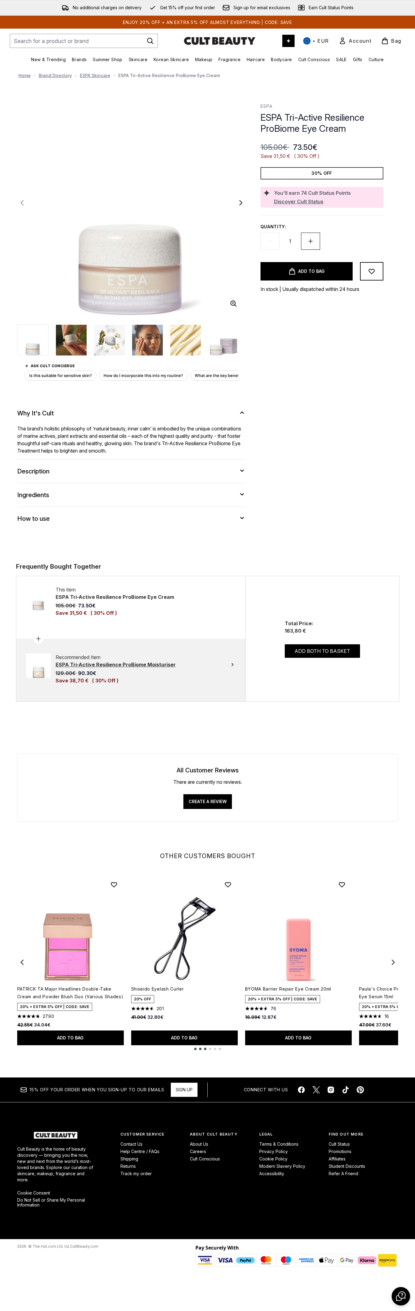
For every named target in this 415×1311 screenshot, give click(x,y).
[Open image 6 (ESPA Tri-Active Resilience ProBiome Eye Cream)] (223, 340)
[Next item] (393, 962)
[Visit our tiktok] (345, 1089)
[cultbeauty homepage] (219, 41)
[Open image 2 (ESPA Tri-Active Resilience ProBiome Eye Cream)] (71, 340)
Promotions (340, 1151)
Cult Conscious (205, 1158)
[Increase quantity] (310, 241)
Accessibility (271, 1173)
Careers (198, 1151)
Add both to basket (322, 651)
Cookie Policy (273, 1158)
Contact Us (131, 1144)
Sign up (184, 1089)
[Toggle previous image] (22, 203)
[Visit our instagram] (330, 1089)
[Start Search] (150, 41)
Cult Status (339, 1144)
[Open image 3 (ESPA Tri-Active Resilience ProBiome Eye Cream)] (109, 340)
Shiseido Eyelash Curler (157, 988)
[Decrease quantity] (270, 241)
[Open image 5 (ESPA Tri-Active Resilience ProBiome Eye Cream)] (185, 340)
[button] (401, 1296)
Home (24, 75)
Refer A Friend (343, 1173)
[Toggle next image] (241, 203)
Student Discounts (347, 1166)
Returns (128, 1166)
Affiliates (337, 1158)
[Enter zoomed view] (233, 303)
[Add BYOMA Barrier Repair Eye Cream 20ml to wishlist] (342, 884)
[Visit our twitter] (316, 1089)
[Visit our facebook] (301, 1089)
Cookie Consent (33, 1193)
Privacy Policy (273, 1151)
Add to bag (70, 1037)
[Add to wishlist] (371, 271)
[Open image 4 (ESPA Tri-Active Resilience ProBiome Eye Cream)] (147, 340)
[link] (355, 41)
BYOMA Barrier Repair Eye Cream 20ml (288, 988)
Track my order (136, 1173)
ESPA (266, 106)
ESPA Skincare (95, 75)
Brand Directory (55, 75)
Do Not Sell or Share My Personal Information (51, 1202)
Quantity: (273, 226)
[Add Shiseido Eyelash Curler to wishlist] (228, 884)
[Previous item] (22, 962)
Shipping (129, 1158)
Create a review (208, 801)
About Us (199, 1144)
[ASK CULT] (288, 41)
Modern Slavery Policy (282, 1166)
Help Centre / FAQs (139, 1151)
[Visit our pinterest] (360, 1089)
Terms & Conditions (279, 1144)
